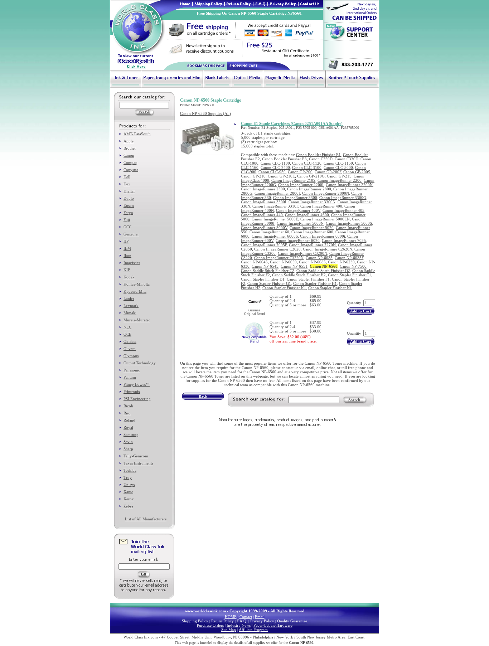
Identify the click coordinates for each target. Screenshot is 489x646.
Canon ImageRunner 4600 (307, 215)
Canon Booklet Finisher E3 (284, 159)
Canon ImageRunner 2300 (263, 189)
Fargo (128, 212)
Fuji (127, 220)
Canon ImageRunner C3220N (279, 258)
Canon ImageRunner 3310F (275, 206)
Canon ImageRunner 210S (293, 180)
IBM (127, 248)
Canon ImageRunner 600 (312, 232)
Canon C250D (321, 159)
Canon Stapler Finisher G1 (269, 283)
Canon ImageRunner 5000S (349, 223)
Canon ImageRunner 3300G (342, 197)
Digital (129, 191)
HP (126, 241)
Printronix (132, 391)
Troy (128, 477)
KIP (127, 270)
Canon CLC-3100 (306, 167)
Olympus (131, 356)
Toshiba (130, 470)
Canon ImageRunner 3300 (295, 197)
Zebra (128, 506)
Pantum (130, 377)
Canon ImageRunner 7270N (312, 245)
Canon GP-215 (339, 176)
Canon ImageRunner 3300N (312, 202)
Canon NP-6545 (265, 266)
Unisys (129, 484)
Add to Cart (360, 311)
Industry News (239, 625)
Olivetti (130, 348)
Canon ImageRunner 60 (269, 232)
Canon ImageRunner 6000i (322, 236)
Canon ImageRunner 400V (298, 210)
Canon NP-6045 (254, 262)
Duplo (129, 198)
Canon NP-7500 (353, 266)
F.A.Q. (242, 621)
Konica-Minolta (137, 284)
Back (203, 396)
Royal (128, 427)
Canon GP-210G (311, 176)
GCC (127, 227)
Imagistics (132, 263)
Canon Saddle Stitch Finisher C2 (267, 270)
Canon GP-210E (281, 176)
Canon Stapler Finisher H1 (315, 283)
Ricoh (128, 406)
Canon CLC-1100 (275, 163)
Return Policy (222, 621)
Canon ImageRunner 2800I (277, 193)
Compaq (130, 162)
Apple (129, 141)
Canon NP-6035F (349, 258)
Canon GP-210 (253, 176)
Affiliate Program (253, 629)
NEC (127, 327)
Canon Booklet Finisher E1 (318, 154)
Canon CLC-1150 (338, 163)
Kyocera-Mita (135, 291)
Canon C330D (346, 159)
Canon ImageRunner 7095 (344, 240)
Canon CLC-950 (272, 172)
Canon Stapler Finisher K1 (284, 288)
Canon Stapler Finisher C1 (349, 275)
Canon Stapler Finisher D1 (263, 279)
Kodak (129, 277)
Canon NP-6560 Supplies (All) (205, 113)
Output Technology (140, 363)
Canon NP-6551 (294, 266)
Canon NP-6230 (341, 262)
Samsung (131, 434)
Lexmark (131, 305)
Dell (127, 177)
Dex (127, 184)
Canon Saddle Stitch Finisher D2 (323, 270)
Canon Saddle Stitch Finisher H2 (299, 275)
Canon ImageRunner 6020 (298, 240)
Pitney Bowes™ (137, 384)
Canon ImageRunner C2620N (327, 249)
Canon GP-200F (328, 172)
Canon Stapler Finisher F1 (308, 279)
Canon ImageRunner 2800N (325, 193)
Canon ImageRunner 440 (262, 215)
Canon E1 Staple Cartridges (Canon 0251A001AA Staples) (292, 123)
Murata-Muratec (137, 320)
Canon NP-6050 (283, 262)
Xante (128, 492)
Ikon (127, 255)
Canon (129, 155)
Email (260, 617)
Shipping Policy (195, 621)
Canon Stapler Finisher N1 (330, 288)
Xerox (129, 499)
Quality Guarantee (292, 621)
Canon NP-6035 (319, 258)
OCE (127, 334)
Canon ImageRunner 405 (343, 210)
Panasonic (132, 370)
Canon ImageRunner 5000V (264, 227)
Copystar (131, 169)
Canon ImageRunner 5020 (312, 227)
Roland (129, 420)
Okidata (130, 341)
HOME (231, 617)
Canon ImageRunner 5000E (275, 219)
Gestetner (131, 234)
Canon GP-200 (300, 172)
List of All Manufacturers (145, 519)
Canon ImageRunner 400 (321, 206)
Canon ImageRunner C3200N (302, 253)
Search (354, 400)
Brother (130, 148)
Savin (128, 441)
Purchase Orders (210, 625)
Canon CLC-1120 (306, 163)
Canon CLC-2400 (275, 167)
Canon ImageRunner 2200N (349, 185)
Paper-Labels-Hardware (272, 625)
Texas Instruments (138, 463)
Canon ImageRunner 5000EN (325, 219)
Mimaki (130, 313)
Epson (129, 205)
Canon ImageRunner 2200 (340, 180)
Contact (245, 617)
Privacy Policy (262, 621)
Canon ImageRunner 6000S (275, 236)
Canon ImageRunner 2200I (301, 185)
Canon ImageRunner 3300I (263, 202)
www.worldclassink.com (205, 611)
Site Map (228, 629)
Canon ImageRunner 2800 (309, 189)
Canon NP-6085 (312, 262)
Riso (127, 413)
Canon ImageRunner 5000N (300, 223)
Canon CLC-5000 (338, 167)
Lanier (129, 298)
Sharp (128, 449)
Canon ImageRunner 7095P (264, 245)
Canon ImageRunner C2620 (277, 249)
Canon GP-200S (356, 172)
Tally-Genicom (136, 456)
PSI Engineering (137, 399)
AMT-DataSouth (137, 134)
